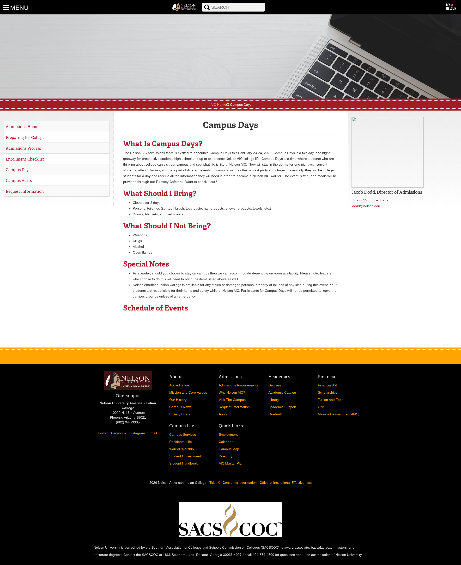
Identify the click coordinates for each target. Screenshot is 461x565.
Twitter (103, 433)
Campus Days (18, 169)
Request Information (25, 191)
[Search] (198, 2)
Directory (225, 456)
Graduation (276, 414)
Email (152, 433)
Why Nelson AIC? (232, 392)
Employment (228, 434)
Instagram (137, 433)
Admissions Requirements (238, 385)
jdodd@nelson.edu (366, 206)
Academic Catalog (282, 392)
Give (321, 407)
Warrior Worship (181, 449)
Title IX (214, 482)
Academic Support (282, 407)
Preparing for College (25, 137)
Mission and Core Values (188, 392)
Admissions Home (22, 126)
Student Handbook (183, 463)
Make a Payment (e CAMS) (338, 414)
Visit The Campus (232, 400)
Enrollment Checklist (25, 159)
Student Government (185, 456)
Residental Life (180, 442)
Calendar (226, 442)
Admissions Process (23, 148)
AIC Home (218, 104)
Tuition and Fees (330, 400)
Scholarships (327, 392)
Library (273, 400)
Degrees (274, 385)
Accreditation (179, 385)
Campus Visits (19, 180)
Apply (223, 414)
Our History (178, 400)
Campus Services (182, 434)
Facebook (118, 433)
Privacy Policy (179, 414)
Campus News (180, 407)
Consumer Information (240, 482)
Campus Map (229, 449)
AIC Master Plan (231, 463)
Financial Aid (327, 385)
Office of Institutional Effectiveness (286, 482)
